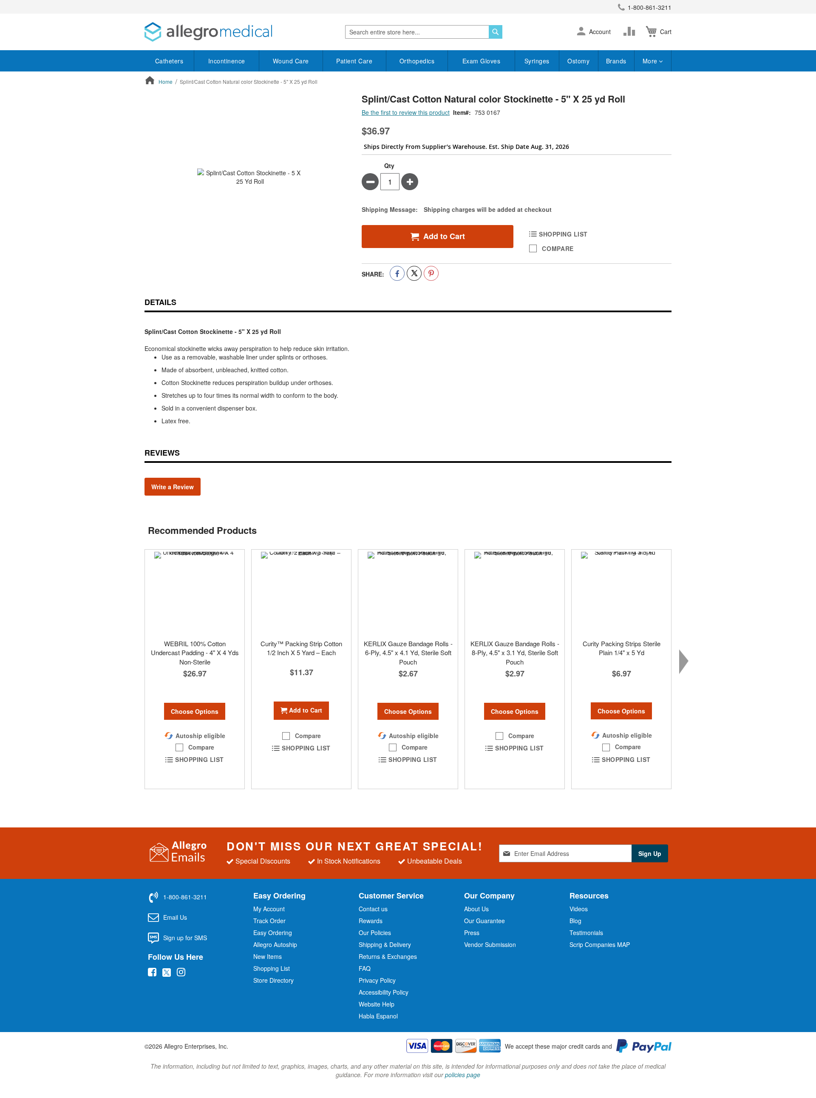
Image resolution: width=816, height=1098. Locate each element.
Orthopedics (417, 61)
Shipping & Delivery (385, 944)
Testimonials (586, 932)
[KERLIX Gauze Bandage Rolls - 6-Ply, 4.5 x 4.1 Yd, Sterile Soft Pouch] (408, 592)
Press (471, 932)
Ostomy (578, 61)
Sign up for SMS (185, 937)
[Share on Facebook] (397, 273)
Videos (579, 908)
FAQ (365, 968)
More (651, 61)
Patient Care (354, 61)
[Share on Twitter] (414, 273)
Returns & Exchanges (388, 956)
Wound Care (291, 61)
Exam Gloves (481, 61)
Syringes (537, 61)
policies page (462, 1074)
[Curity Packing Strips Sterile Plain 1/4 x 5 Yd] (621, 592)
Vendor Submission (490, 944)
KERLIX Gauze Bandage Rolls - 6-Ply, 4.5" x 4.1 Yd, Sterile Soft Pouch (408, 652)
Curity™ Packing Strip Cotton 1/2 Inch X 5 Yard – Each (301, 648)
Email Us (175, 917)
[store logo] (208, 32)
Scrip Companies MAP (600, 944)
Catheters (169, 61)
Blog (575, 920)
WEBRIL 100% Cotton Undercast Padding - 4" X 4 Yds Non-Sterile (195, 652)
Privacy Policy (377, 980)
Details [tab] (160, 302)
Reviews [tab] (162, 452)
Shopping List (271, 968)
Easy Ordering (272, 932)
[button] (581, 32)
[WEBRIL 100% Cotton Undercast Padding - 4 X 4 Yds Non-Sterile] (194, 592)
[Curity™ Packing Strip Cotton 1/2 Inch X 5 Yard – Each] (301, 592)
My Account (269, 908)
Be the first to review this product (406, 112)
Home (166, 81)
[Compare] (631, 31)
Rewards (370, 920)
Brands (616, 61)
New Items (267, 956)
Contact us (373, 908)
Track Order (269, 920)
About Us (476, 908)
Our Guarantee (484, 920)
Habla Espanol (378, 1016)
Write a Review (172, 486)
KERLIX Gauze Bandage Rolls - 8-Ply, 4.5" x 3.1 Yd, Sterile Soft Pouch (514, 652)
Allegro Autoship (275, 944)
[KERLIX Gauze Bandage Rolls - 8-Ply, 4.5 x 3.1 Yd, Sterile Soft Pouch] (514, 592)
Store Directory (273, 980)
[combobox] (423, 32)
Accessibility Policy (383, 992)
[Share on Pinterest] (431, 273)
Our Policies (375, 932)
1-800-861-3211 (650, 7)
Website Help (376, 1004)
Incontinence (226, 61)
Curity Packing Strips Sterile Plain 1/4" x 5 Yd (621, 648)
